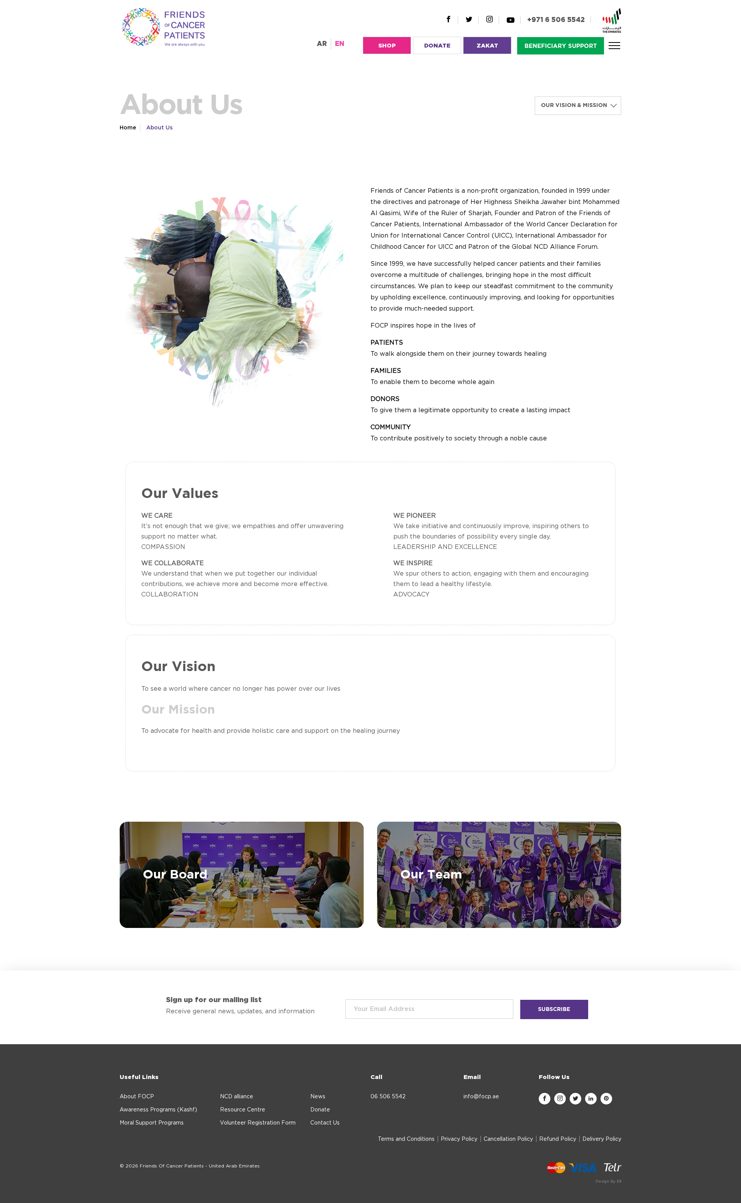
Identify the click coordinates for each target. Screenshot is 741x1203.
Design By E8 (608, 1181)
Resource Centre (242, 1110)
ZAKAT (487, 46)
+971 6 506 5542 (556, 20)
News (317, 1096)
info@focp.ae (481, 1096)
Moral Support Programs (152, 1123)
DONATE (437, 46)
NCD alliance (236, 1096)
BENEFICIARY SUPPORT (560, 46)
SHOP (387, 46)
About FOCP (137, 1096)
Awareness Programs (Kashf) (158, 1110)
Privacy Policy (459, 1139)
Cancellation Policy (508, 1139)
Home (128, 128)
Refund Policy (557, 1139)
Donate (320, 1110)
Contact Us (325, 1123)
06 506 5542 (388, 1096)
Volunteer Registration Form (258, 1123)
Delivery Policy (601, 1139)
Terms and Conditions (406, 1139)
